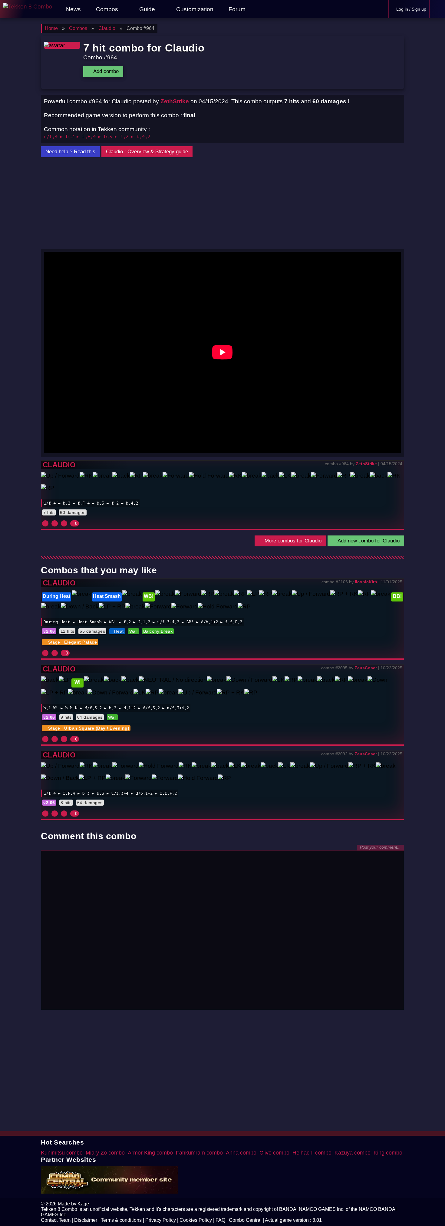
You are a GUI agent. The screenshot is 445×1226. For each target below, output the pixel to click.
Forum (236, 9)
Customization (194, 9)
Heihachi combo (311, 1153)
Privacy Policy (160, 1220)
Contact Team (56, 1220)
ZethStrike (174, 101)
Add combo (105, 71)
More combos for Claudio (292, 541)
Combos (107, 9)
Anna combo (241, 1153)
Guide (147, 9)
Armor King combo (150, 1153)
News (72, 9)
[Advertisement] (222, 203)
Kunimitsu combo (62, 1153)
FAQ (220, 1220)
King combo (388, 1153)
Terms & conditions (121, 1220)
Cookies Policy (196, 1220)
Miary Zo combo (105, 1153)
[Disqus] (222, 929)
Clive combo (274, 1153)
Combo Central (245, 1220)
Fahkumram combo (199, 1153)
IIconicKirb (366, 581)
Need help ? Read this (70, 151)
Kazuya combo (353, 1153)
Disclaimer (85, 1220)
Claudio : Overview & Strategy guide (147, 151)
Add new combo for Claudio (368, 541)
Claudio (59, 465)
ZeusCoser (365, 667)
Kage (83, 1203)
